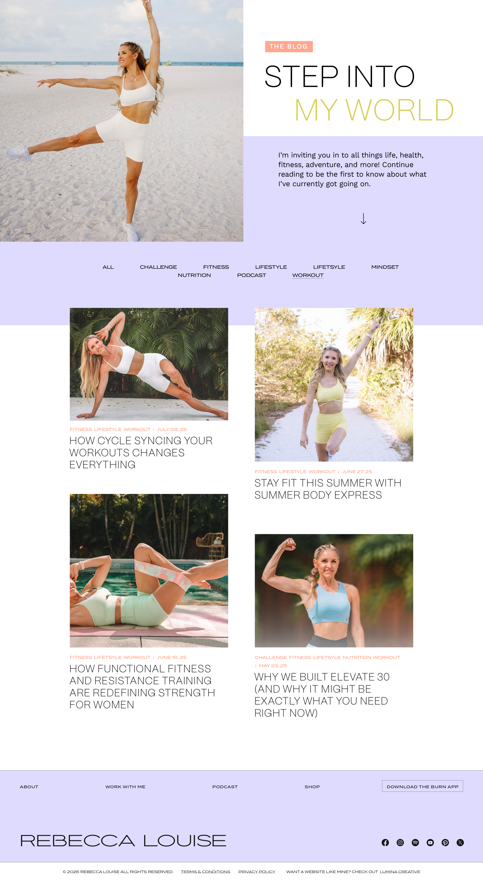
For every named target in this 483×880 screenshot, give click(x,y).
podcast (251, 275)
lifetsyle (329, 267)
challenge (158, 267)
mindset (385, 267)
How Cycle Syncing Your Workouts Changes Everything (141, 453)
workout (308, 275)
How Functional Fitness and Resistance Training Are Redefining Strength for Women (142, 687)
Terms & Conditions (205, 871)
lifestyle (271, 267)
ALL (108, 267)
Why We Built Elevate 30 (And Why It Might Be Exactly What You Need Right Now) (322, 696)
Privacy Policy (256, 871)
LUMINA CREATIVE (400, 871)
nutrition (194, 275)
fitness (216, 267)
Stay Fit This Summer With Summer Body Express (328, 490)
